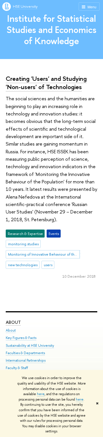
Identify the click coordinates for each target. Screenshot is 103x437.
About (13, 322)
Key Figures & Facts (21, 337)
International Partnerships (25, 360)
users (48, 264)
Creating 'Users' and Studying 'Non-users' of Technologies (46, 82)
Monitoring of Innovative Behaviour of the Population (44, 254)
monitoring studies (23, 243)
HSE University (25, 6)
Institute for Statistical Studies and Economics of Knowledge (51, 29)
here (41, 394)
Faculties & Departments (25, 352)
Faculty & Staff (17, 367)
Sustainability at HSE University (30, 345)
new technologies (22, 264)
